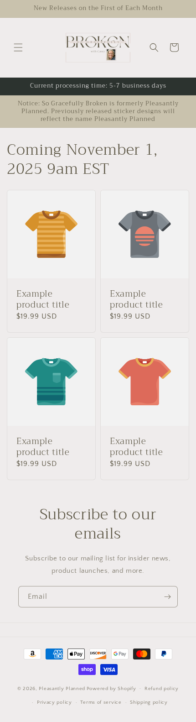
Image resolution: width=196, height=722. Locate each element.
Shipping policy (149, 702)
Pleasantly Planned (62, 688)
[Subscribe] (167, 596)
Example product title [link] (43, 300)
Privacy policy (54, 702)
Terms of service (100, 702)
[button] (18, 47)
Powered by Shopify (111, 688)
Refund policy (161, 688)
